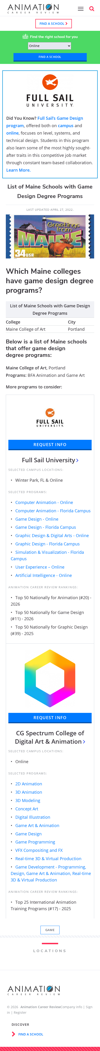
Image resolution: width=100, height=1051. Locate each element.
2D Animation (28, 784)
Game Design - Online (36, 519)
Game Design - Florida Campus (45, 527)
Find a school (52, 23)
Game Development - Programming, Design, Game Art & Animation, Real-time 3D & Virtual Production (51, 873)
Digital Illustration (32, 817)
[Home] (33, 11)
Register (20, 1012)
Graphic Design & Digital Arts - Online (52, 535)
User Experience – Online (39, 567)
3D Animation (28, 792)
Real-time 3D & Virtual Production (48, 858)
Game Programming (35, 842)
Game (50, 930)
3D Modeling (27, 800)
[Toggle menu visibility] (79, 8)
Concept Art (26, 809)
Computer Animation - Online (44, 502)
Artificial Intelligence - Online (43, 575)
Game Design (28, 834)
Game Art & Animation (37, 825)
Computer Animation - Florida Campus (53, 510)
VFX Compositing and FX (39, 850)
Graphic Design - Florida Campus (47, 544)
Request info (50, 444)
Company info (71, 1007)
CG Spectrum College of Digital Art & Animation (49, 737)
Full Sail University (48, 460)
